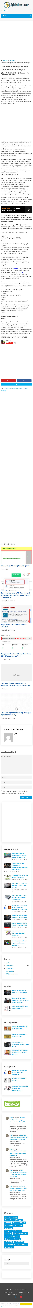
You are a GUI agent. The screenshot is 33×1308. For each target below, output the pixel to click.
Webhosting (22, 1244)
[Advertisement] (16, 38)
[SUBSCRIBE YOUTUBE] (21, 1297)
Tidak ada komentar (8, 75)
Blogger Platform (18, 388)
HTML (15, 1223)
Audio (8, 963)
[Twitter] (3, 10)
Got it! (26, 1304)
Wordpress (9, 1247)
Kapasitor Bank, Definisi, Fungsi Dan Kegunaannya (20, 1088)
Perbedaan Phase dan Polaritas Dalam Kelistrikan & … (19, 1072)
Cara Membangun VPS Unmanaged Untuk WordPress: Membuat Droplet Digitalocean (16, 595)
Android (8, 1217)
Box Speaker (10, 971)
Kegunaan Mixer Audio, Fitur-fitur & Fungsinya (19, 916)
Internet (22, 1223)
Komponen (9, 968)
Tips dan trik (18, 1242)
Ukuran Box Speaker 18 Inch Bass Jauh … (19, 1027)
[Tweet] (16, 384)
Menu (4, 16)
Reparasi (8, 1233)
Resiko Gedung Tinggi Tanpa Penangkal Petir (19, 924)
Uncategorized (10, 1244)
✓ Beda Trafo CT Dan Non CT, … (19, 1079)
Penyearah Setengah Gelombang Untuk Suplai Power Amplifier (20, 1000)
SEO (6, 1236)
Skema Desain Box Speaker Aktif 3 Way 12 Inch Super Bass (18, 1188)
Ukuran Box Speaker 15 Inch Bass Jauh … (19, 1035)
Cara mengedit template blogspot (15, 566)
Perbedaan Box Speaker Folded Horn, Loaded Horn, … (20, 1052)
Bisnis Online (9, 1220)
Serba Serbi (14, 1236)
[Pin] (8, 380)
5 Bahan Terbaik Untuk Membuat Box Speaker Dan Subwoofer (19, 1137)
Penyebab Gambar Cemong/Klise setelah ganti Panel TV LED (19, 855)
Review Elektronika (20, 1233)
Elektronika (9, 965)
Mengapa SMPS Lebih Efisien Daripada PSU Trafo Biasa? (19, 897)
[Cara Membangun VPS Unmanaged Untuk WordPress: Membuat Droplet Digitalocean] (16, 582)
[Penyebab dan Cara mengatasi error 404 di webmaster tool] (16, 643)
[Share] (24, 380)
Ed (3, 73)
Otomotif (8, 1228)
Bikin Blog (7, 388)
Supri (11, 1118)
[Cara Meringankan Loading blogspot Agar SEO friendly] (16, 702)
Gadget (8, 1223)
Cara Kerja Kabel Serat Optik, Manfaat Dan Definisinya (19, 943)
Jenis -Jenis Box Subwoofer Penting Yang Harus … (20, 1044)
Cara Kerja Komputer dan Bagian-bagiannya (20, 876)
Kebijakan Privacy (11, 974)
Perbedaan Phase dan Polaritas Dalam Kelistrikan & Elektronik (19, 907)
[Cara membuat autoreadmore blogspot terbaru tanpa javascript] (16, 672)
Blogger (22, 73)
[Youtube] (1, 10)
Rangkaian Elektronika (13, 1231)
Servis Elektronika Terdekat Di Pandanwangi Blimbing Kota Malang (20, 867)
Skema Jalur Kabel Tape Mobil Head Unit (20, 1007)
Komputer (19, 1225)
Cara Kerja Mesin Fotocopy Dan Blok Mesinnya (18, 933)
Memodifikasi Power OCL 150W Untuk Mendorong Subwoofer (18, 1153)
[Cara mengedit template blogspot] (16, 555)
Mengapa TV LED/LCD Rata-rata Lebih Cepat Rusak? (19, 885)
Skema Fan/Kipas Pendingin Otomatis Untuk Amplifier (18, 1120)
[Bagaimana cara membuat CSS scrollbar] (16, 614)
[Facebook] (6, 10)
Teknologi (8, 1242)
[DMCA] (12, 1106)
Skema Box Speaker (12, 1239)
